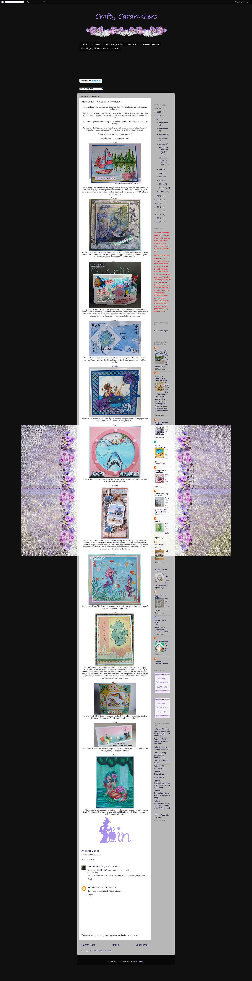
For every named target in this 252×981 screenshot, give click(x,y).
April (161, 180)
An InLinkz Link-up (90, 851)
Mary (115, 425)
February (163, 188)
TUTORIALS (132, 44)
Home (84, 44)
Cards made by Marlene (161, 495)
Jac (115, 612)
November (163, 128)
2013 (159, 207)
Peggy (114, 755)
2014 (159, 203)
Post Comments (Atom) (102, 951)
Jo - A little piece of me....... (159, 547)
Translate (99, 91)
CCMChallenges (161, 331)
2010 (159, 218)
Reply (90, 879)
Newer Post (88, 944)
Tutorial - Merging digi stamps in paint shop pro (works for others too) (162, 732)
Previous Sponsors (151, 44)
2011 (159, 214)
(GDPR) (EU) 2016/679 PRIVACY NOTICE (100, 48)
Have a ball (166, 429)
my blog (124, 608)
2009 (159, 222)
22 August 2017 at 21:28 (109, 866)
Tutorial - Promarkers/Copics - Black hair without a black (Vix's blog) (162, 804)
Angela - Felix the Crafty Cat (161, 352)
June (161, 173)
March (162, 184)
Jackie (114, 261)
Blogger (141, 961)
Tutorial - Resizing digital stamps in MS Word (161, 741)
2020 (159, 108)
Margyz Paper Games (161, 570)
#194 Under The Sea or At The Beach (164, 150)
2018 (159, 116)
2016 (159, 196)
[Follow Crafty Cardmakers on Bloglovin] (90, 82)
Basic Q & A (159, 777)
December (163, 123)
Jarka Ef (91, 887)
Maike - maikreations (160, 446)
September (164, 138)
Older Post (142, 944)
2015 (159, 200)
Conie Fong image (90, 812)
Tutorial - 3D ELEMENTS (159, 767)
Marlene (115, 682)
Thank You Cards (166, 479)
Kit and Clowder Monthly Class (126, 812)
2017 (159, 119)
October (163, 134)
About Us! (96, 44)
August (162, 144)
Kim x (157, 521)
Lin (115, 553)
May (161, 177)
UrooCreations (161, 641)
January (163, 191)
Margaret (115, 486)
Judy (84, 122)
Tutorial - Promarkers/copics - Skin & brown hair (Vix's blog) (162, 784)
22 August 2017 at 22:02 (106, 887)
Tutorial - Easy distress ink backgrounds (160, 754)
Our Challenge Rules (114, 44)
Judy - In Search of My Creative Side (161, 378)
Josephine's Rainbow (160, 471)
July (161, 169)
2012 (159, 211)
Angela (114, 320)
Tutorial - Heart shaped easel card (162, 748)
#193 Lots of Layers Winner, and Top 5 (164, 161)
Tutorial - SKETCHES (159, 773)
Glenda (115, 366)
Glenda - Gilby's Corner (161, 663)
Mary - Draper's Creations (161, 424)
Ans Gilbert (93, 866)
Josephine (115, 198)
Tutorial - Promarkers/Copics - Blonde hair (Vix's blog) (162, 794)
